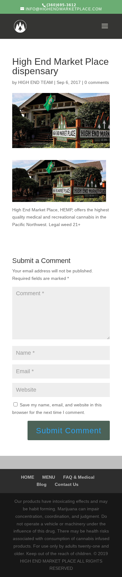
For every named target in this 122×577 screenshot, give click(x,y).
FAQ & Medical (78, 477)
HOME (27, 477)
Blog (42, 484)
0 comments (96, 82)
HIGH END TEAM (35, 82)
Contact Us (67, 484)
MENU (48, 477)
